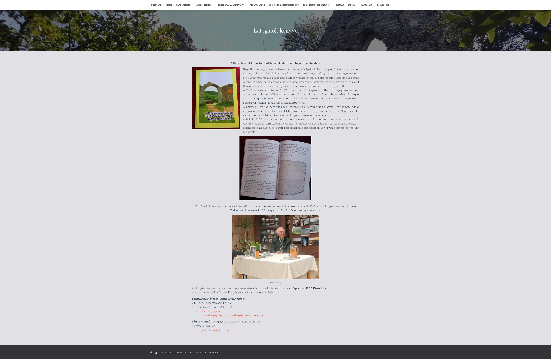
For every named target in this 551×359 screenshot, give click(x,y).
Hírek (169, 5)
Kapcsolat (366, 5)
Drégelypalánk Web (207, 352)
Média (351, 5)
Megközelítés (204, 5)
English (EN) (383, 5)
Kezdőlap (156, 5)
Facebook (151, 352)
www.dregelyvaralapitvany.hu (245, 315)
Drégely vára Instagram (156, 352)
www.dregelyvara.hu (213, 315)
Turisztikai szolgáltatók (317, 5)
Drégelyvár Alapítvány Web (176, 352)
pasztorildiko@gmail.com (214, 330)
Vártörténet (183, 5)
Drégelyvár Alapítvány (231, 5)
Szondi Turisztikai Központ (284, 5)
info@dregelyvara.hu (212, 311)
